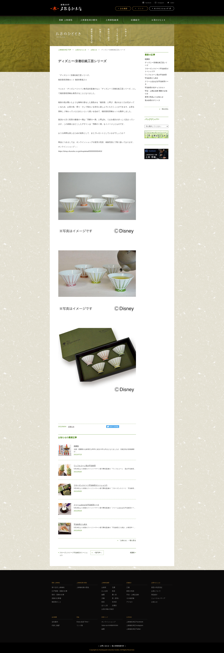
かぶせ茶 (105, 591)
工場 (128, 587)
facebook (148, 2)
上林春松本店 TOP (64, 50)
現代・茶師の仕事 (58, 595)
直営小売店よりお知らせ (154, 97)
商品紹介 (154, 595)
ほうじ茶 (105, 605)
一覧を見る (164, 109)
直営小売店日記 (156, 587)
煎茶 (113, 591)
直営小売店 (130, 591)
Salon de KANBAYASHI (110, 625)
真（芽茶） (116, 598)
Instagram (161, 2)
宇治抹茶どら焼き (80, 524)
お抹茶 (104, 587)
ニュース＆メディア (158, 598)
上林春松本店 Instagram (134, 625)
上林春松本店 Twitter (133, 629)
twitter (172, 2)
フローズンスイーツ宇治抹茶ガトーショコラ (90, 485)
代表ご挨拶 (56, 625)
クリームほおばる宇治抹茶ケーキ (86, 505)
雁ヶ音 (114, 595)
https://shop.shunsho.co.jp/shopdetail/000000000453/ (80, 151)
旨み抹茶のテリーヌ (152, 100)
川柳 (103, 598)
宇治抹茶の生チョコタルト (155, 87)
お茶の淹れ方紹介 (108, 609)
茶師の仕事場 (56, 598)
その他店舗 (130, 598)
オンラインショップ (84, 142)
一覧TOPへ (98, 553)
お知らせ (94, 50)
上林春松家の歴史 (83, 587)
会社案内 (55, 622)
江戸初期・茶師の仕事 (59, 591)
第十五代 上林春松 (58, 587)
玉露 (113, 587)
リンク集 (80, 625)
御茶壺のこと (56, 602)
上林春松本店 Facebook (134, 622)
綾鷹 (103, 595)
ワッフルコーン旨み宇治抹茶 (85, 466)
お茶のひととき (80, 50)
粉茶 (103, 602)
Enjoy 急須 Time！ (83, 622)
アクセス (129, 602)
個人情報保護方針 (118, 646)
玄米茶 (114, 602)
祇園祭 (76, 446)
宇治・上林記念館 (132, 595)
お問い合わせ (104, 646)
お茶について (156, 591)
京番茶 (114, 605)
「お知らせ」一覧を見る (127, 540)
